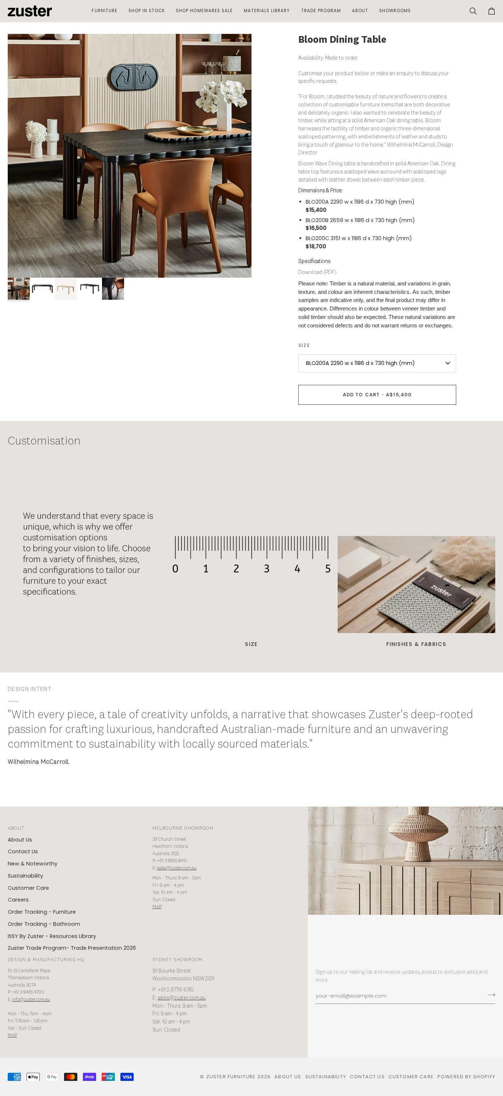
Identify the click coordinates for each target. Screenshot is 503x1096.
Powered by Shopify (466, 1076)
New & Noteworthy (32, 863)
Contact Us (23, 851)
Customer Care (28, 888)
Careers (18, 899)
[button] (104, 11)
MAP (157, 906)
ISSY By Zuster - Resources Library (52, 936)
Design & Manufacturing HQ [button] (46, 960)
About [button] (16, 828)
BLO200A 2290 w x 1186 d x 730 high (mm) (360, 363)
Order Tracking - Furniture (42, 912)
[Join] (489, 995)
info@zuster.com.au (31, 999)
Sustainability (25, 875)
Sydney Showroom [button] (177, 960)
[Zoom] (130, 156)
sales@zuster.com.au (177, 868)
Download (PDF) (317, 272)
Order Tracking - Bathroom (44, 924)
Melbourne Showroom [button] (183, 828)
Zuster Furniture (231, 1076)
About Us (20, 839)
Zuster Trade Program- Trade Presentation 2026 (72, 948)
